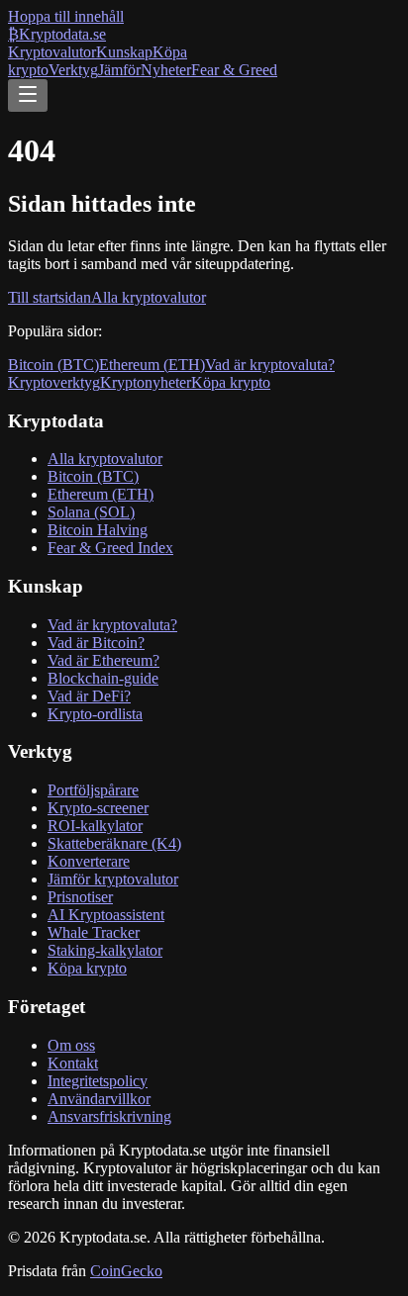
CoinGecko (126, 1270)
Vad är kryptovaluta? (270, 364)
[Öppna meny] (28, 95)
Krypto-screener (98, 807)
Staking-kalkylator (105, 950)
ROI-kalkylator (95, 825)
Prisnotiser (80, 896)
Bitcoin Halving (98, 529)
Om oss (71, 1045)
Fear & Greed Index (110, 547)
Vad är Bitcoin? (96, 642)
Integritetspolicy (98, 1080)
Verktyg (73, 69)
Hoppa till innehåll (66, 16)
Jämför (119, 69)
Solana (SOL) (91, 512)
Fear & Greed (234, 69)
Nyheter (166, 69)
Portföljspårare (93, 790)
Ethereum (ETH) (152, 364)
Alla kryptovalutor (148, 297)
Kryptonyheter (145, 382)
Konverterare (89, 861)
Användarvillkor (99, 1098)
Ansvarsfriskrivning (109, 1116)
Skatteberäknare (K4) (114, 843)
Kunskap (124, 52)
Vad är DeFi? (89, 696)
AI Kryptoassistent (106, 914)
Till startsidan (49, 297)
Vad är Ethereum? (103, 660)
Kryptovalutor (52, 52)
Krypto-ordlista (95, 713)
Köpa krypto (230, 382)
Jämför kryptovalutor (113, 879)
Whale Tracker (94, 932)
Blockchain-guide (103, 678)
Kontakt (73, 1063)
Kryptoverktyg (54, 382)
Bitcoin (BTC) (53, 364)
